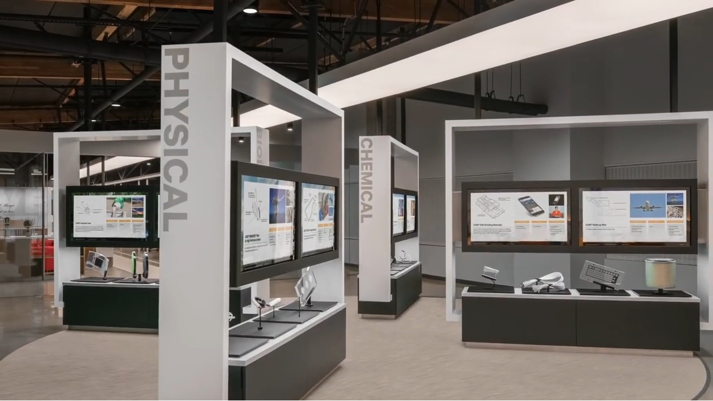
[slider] (356, 379)
